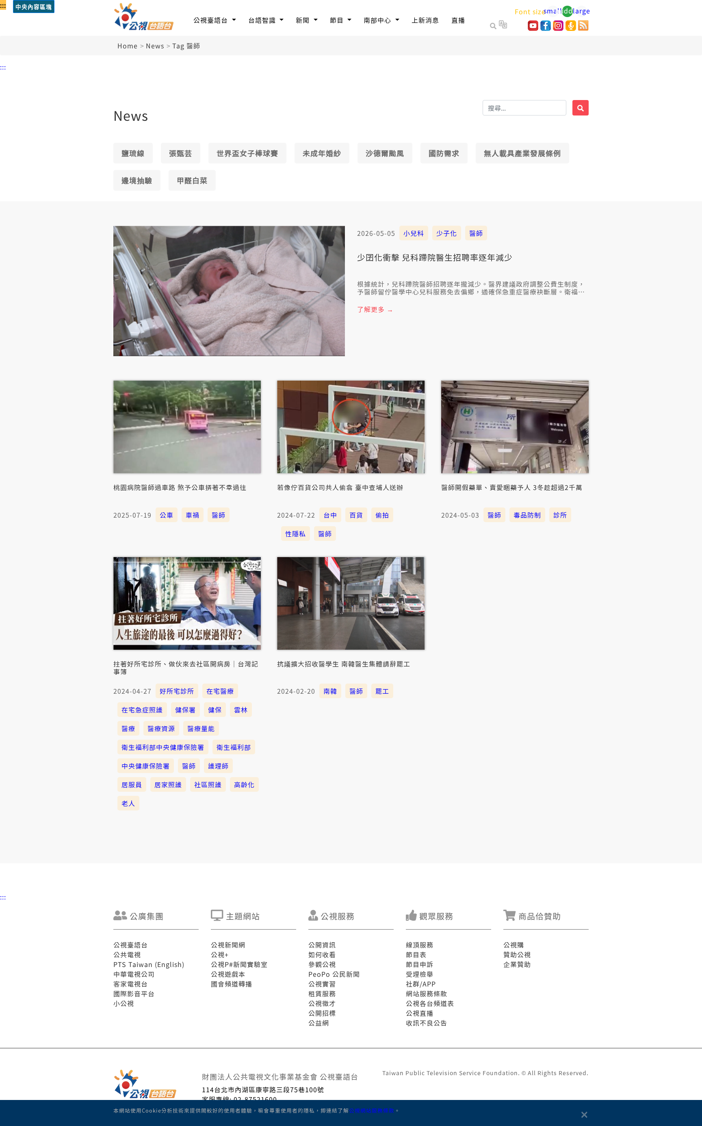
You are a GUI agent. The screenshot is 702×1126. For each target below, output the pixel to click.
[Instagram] (558, 28)
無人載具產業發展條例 (522, 153)
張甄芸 (180, 153)
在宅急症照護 (142, 709)
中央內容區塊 (33, 7)
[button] (214, 19)
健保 (215, 709)
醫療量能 (201, 728)
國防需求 (444, 153)
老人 (128, 803)
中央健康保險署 (145, 766)
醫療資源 (161, 728)
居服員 (131, 784)
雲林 (241, 709)
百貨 (356, 515)
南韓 (330, 691)
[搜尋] (580, 107)
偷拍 (382, 515)
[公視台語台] (144, 18)
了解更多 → (375, 309)
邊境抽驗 (136, 180)
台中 (330, 515)
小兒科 (413, 233)
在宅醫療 (220, 691)
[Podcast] (571, 28)
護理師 (218, 766)
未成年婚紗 (322, 153)
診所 (560, 515)
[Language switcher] (503, 25)
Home (127, 45)
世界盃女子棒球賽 (247, 153)
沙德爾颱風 (385, 153)
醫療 (128, 728)
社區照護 (208, 784)
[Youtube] (533, 28)
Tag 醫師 (186, 45)
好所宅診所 (177, 691)
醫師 (476, 233)
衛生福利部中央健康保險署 (162, 747)
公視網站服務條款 (371, 1110)
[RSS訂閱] (583, 28)
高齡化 (244, 784)
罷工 (382, 691)
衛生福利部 (234, 747)
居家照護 (168, 784)
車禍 (192, 515)
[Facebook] (545, 28)
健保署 (185, 709)
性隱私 (295, 533)
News (155, 45)
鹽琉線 (133, 153)
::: (3, 5)
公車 (166, 515)
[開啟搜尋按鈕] (494, 25)
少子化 (446, 233)
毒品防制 (527, 515)
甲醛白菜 (192, 180)
